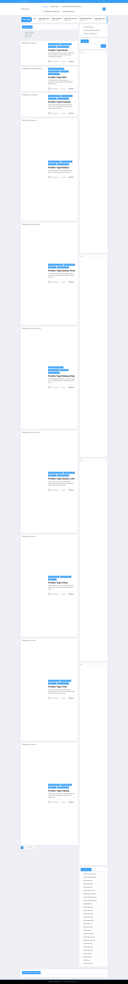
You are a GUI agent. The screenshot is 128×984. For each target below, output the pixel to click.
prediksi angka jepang (54, 784)
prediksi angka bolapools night (89, 877)
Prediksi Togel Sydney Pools (64, 18)
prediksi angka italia (87, 903)
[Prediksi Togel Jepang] (34, 793)
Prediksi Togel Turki (57, 687)
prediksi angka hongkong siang (56, 68)
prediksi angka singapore (88, 933)
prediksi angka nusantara (88, 920)
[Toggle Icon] (104, 8)
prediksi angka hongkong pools (90, 897)
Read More (71, 61)
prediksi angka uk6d (87, 956)
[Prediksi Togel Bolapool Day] (34, 377)
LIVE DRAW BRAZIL (68, 11)
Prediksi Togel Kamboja (37, 18)
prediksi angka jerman (88, 910)
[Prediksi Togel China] (34, 585)
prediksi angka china (53, 576)
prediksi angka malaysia (88, 917)
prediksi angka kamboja (54, 95)
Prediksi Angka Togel (66, 44)
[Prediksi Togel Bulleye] (34, 169)
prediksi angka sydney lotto (55, 472)
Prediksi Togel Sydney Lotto (94, 18)
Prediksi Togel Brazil (58, 50)
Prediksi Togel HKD (57, 77)
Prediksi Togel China (58, 583)
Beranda (45, 6)
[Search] (98, 9)
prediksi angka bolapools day (55, 367)
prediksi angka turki (65, 680)
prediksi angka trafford (88, 950)
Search (84, 41)
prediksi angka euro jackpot (89, 890)
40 (30, 847)
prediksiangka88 (54, 61)
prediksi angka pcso (87, 923)
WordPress (63, 981)
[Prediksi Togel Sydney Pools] (34, 273)
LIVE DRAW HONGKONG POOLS (71, 6)
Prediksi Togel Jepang (58, 791)
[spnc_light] (100, 8)
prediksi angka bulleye (54, 161)
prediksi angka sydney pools (55, 264)
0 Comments (63, 61)
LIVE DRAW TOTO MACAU (51, 11)
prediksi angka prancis (88, 927)
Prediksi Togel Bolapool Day (79, 18)
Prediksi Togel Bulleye (50, 18)
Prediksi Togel (54, 6)
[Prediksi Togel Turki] (34, 689)
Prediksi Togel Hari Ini (63, 46)
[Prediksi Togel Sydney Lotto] (34, 481)
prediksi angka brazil (54, 44)
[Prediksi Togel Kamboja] (29, 94)
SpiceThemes (77, 981)
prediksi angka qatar (87, 930)
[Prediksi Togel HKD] (32, 68)
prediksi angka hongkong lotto (89, 893)
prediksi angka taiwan (88, 943)
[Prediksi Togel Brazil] (29, 43)
